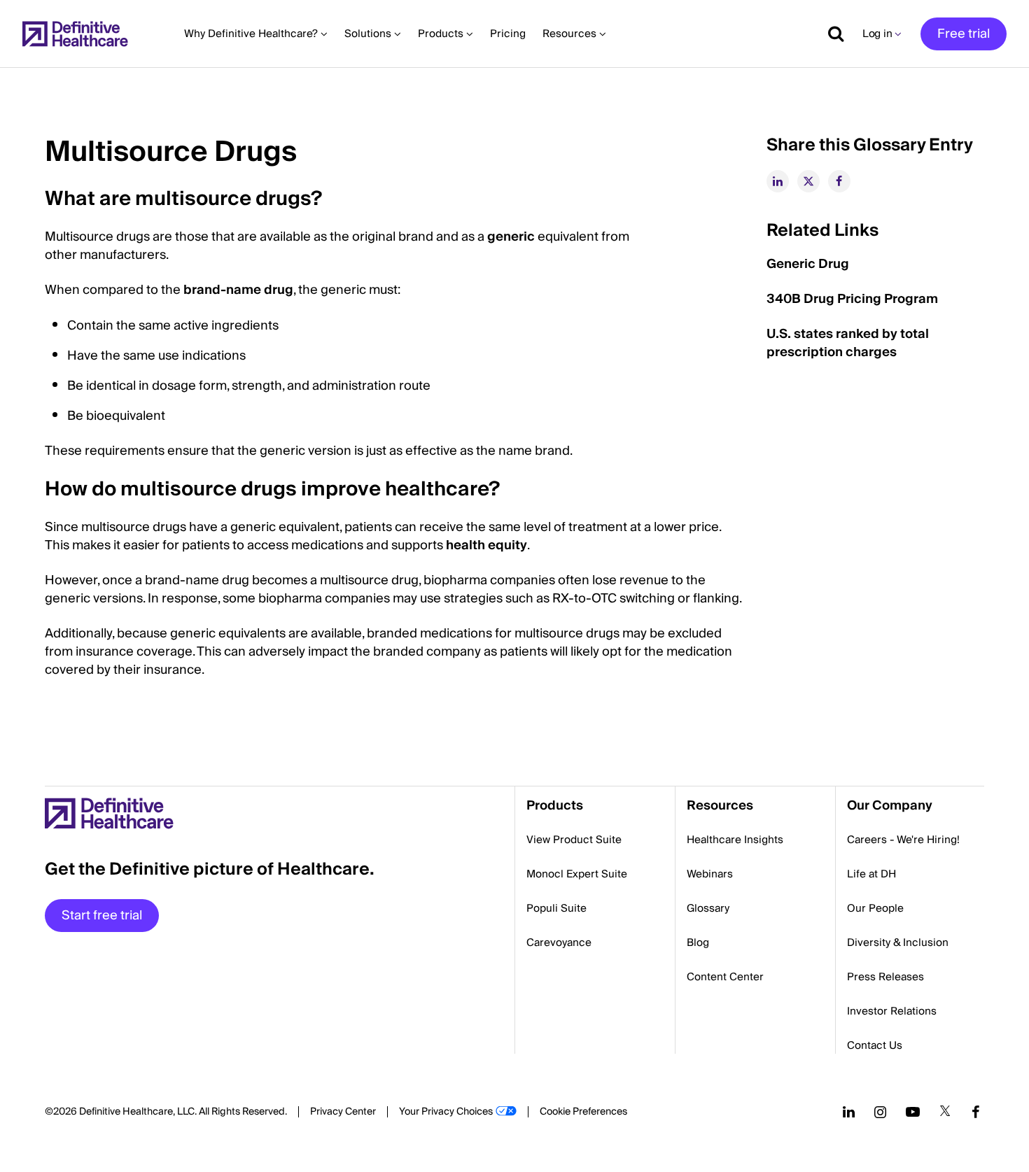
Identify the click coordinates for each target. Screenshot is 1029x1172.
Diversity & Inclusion (897, 942)
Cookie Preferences (583, 1112)
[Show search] (830, 33)
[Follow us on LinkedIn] (849, 1112)
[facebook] (839, 181)
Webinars (710, 874)
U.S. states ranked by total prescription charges (847, 343)
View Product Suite (574, 839)
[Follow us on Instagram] (880, 1112)
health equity (486, 545)
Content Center (725, 976)
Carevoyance (559, 942)
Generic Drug (807, 264)
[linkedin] (777, 181)
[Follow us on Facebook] (975, 1112)
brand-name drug (238, 290)
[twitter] (808, 181)
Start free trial (102, 915)
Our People (875, 908)
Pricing (508, 33)
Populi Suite (556, 908)
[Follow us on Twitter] (945, 1112)
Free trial (963, 34)
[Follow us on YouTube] (913, 1112)
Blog (698, 942)
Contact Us (874, 1045)
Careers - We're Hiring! (903, 839)
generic (511, 237)
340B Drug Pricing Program (852, 299)
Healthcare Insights (735, 839)
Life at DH (871, 874)
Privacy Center (343, 1112)
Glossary (708, 908)
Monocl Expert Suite (576, 874)
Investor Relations (892, 1011)
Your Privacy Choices (446, 1112)
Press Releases (885, 976)
